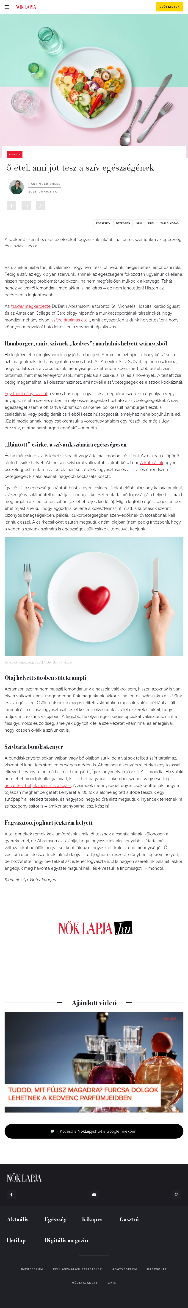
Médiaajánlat (85, 1282)
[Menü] (7, 7)
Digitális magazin (66, 1240)
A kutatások (151, 462)
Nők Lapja (26, 6)
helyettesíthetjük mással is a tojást (38, 785)
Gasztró (129, 1219)
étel (151, 223)
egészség (103, 223)
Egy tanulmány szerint (26, 393)
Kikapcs (92, 1219)
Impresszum (32, 1269)
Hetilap (16, 1240)
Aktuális (14, 155)
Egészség (55, 1219)
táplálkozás (169, 223)
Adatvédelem (124, 1269)
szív (139, 223)
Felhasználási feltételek (77, 1269)
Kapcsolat (157, 1269)
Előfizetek (170, 6)
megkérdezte (31, 306)
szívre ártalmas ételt (70, 320)
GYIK (112, 1282)
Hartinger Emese (44, 183)
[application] (94, 1062)
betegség (123, 223)
